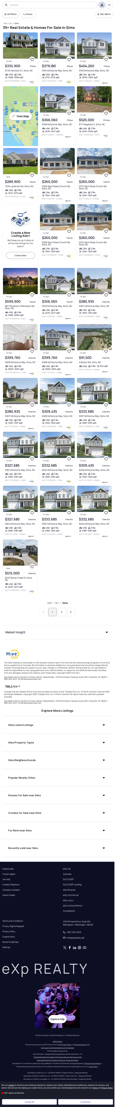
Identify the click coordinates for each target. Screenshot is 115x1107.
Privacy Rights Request (13, 926)
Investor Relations (10, 885)
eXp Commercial (71, 895)
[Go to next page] (71, 612)
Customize (86, 1102)
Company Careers (11, 890)
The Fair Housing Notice (92, 1063)
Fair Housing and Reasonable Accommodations (57, 1048)
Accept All (29, 1102)
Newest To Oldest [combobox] (29, 14)
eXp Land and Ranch (72, 906)
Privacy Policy (8, 931)
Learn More (93, 1067)
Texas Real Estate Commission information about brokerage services (58, 1057)
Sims (65, 603)
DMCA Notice (57, 1041)
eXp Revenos (69, 890)
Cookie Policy (8, 937)
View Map (23, 116)
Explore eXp (7, 869)
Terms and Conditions (12, 921)
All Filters (11, 14)
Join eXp (6, 879)
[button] (57, 632)
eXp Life (67, 869)
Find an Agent (8, 874)
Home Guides (8, 895)
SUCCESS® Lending (72, 885)
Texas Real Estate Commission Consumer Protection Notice (57, 1060)
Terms (94, 1088)
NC (57, 603)
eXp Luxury (68, 900)
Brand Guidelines (10, 942)
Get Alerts (105, 14)
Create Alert (21, 255)
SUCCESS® (68, 879)
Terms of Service (80, 1045)
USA (49, 603)
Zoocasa (67, 874)
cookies (11, 1085)
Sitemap (6, 947)
